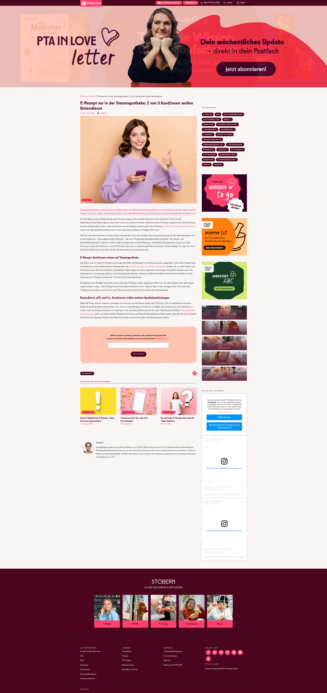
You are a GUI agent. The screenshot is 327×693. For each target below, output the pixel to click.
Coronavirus (126, 651)
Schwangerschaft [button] (227, 159)
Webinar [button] (218, 164)
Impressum (84, 665)
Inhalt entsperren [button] (224, 417)
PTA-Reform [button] (209, 154)
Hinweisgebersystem (88, 674)
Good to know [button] (224, 134)
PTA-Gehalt (126, 660)
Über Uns (167, 660)
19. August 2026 (87, 424)
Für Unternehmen (170, 656)
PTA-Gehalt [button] (237, 149)
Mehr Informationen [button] (224, 412)
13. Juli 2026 (166, 424)
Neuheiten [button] (208, 149)
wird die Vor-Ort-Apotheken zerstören (178, 226)
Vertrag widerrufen (87, 678)
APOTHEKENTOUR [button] (211, 119)
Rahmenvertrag (128, 665)
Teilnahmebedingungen (173, 651)
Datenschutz (85, 669)
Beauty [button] (227, 119)
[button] (163, 46)
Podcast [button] (222, 149)
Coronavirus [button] (210, 129)
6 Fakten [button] (207, 114)
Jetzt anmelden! (138, 354)
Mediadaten (190, 3)
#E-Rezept (87, 373)
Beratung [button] (208, 124)
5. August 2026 (127, 424)
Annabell (103, 113)
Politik (91, 96)
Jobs (81, 656)
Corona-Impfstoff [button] (227, 124)
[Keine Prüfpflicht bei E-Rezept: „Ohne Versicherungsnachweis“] (98, 414)
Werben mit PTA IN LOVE (173, 665)
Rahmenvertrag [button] (228, 154)
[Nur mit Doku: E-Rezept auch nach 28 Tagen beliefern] (179, 414)
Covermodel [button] (227, 129)
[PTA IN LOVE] (91, 3)
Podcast (125, 656)
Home (84, 96)
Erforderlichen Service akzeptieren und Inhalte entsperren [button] (224, 426)
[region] (163, 46)
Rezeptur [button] (208, 159)
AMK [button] (218, 114)
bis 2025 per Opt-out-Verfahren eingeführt (147, 267)
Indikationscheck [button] (212, 139)
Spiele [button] (206, 164)
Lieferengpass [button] (235, 144)
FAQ (82, 660)
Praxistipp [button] (88, 412)
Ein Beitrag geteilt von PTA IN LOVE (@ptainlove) (224, 494)
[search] (228, 3)
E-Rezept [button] (208, 134)
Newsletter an (162, 339)
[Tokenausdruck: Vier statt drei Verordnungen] (138, 414)
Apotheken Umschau (170, 3)
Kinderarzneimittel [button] (213, 144)
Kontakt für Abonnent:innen (90, 651)
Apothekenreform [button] (233, 114)
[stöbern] (107, 611)
